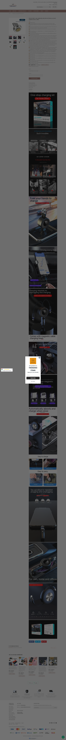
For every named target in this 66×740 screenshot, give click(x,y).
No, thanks (33, 381)
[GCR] (2, 369)
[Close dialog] (39, 357)
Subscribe (33, 378)
